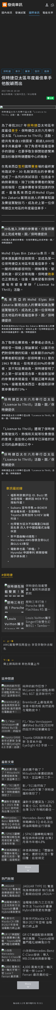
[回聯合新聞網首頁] (4, 4)
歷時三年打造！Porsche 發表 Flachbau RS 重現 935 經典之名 (38, 605)
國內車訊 (7, 12)
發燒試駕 (20, 12)
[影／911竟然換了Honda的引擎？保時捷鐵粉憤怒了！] (11, 790)
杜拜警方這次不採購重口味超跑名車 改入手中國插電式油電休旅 (30, 527)
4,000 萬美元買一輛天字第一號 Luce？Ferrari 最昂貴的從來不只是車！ (38, 971)
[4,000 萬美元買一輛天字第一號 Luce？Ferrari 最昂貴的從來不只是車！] (11, 971)
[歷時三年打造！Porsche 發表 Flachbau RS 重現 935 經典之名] (14, 606)
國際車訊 (34, 12)
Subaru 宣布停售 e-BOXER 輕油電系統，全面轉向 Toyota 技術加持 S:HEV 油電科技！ (30, 513)
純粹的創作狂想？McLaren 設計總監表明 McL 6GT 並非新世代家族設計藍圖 (38, 690)
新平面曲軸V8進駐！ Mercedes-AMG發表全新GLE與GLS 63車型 (30, 540)
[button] (52, 4)
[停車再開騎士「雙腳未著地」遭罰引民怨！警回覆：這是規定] (11, 854)
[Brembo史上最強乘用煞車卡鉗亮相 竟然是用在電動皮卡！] (11, 706)
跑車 (46, 71)
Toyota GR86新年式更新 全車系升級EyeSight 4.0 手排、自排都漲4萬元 (38, 741)
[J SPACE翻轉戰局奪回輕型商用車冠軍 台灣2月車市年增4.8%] (11, 838)
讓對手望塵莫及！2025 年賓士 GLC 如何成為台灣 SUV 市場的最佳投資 (38, 805)
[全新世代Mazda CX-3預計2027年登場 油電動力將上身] (11, 923)
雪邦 (37, 71)
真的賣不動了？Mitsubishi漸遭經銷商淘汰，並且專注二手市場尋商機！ (38, 773)
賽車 (27, 71)
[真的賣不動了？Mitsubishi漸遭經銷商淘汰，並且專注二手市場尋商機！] (11, 774)
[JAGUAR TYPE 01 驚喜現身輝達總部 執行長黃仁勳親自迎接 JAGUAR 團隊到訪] (11, 890)
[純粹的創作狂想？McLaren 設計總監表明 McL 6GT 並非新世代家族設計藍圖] (11, 690)
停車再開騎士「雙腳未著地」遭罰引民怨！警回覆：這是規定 (38, 854)
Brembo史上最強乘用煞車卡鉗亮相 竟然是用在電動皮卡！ (38, 706)
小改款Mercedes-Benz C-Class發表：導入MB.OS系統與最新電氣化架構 (38, 954)
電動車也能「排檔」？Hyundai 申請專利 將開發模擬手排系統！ (29, 552)
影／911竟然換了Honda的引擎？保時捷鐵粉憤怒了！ (38, 789)
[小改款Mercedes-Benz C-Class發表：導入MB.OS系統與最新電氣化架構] (11, 955)
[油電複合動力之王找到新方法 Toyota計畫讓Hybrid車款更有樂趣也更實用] (11, 906)
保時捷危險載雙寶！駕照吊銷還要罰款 (38, 589)
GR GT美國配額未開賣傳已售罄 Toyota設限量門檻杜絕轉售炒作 (38, 938)
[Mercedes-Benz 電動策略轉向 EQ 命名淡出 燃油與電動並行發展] (11, 822)
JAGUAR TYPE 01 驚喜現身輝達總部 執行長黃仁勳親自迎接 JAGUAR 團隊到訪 (38, 890)
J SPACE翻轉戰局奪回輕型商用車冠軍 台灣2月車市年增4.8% (38, 838)
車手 (17, 71)
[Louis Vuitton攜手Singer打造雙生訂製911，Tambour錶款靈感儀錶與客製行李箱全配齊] (14, 622)
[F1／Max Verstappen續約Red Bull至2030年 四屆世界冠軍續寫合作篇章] (11, 726)
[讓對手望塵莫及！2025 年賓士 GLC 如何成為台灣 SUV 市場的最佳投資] (11, 806)
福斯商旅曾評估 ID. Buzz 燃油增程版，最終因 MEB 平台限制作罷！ (29, 498)
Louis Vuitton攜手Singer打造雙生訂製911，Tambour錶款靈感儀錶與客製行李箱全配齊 (38, 621)
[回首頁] (15, 4)
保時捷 (7, 71)
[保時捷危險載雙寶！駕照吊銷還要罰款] (14, 590)
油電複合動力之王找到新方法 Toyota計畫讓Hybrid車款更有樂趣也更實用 (38, 906)
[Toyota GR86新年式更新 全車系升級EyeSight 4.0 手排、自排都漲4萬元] (11, 742)
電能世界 (48, 12)
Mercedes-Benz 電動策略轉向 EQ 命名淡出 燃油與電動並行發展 (38, 822)
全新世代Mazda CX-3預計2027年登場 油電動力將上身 (37, 922)
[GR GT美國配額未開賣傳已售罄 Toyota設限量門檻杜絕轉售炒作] (11, 939)
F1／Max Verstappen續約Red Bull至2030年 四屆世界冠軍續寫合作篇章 (38, 725)
